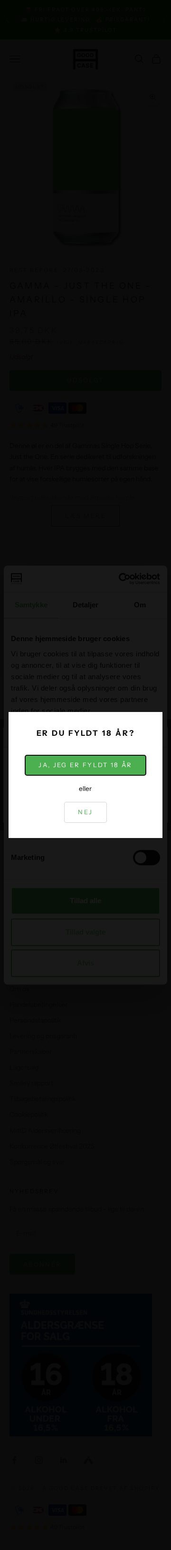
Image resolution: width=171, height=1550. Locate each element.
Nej (85, 812)
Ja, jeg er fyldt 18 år (85, 765)
